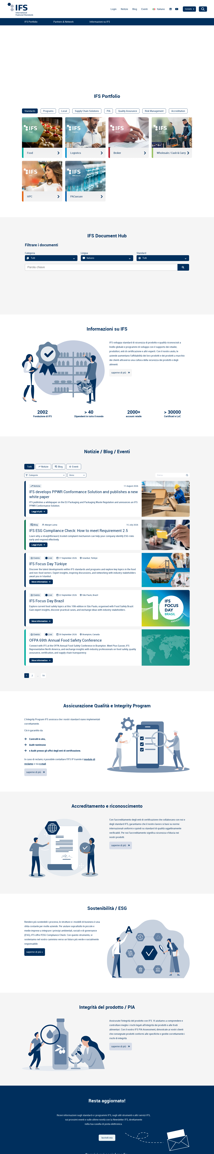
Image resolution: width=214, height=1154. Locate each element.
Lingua (84, 253)
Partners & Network (63, 21)
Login (113, 9)
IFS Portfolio (30, 21)
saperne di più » (34, 952)
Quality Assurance (127, 111)
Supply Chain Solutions (87, 111)
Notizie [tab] (44, 466)
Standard (141, 253)
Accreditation (178, 111)
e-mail (42, 764)
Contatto (188, 9)
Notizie (124, 9)
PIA (108, 111)
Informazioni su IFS (100, 21)
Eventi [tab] (75, 466)
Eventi (144, 9)
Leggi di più (37, 511)
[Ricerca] (183, 267)
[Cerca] (187, 475)
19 (43, 675)
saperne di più (118, 372)
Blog (134, 9)
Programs (48, 111)
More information (40, 581)
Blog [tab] (60, 466)
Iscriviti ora (107, 1138)
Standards (29, 111)
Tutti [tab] (29, 466)
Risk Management (154, 111)
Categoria (30, 253)
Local (64, 111)
